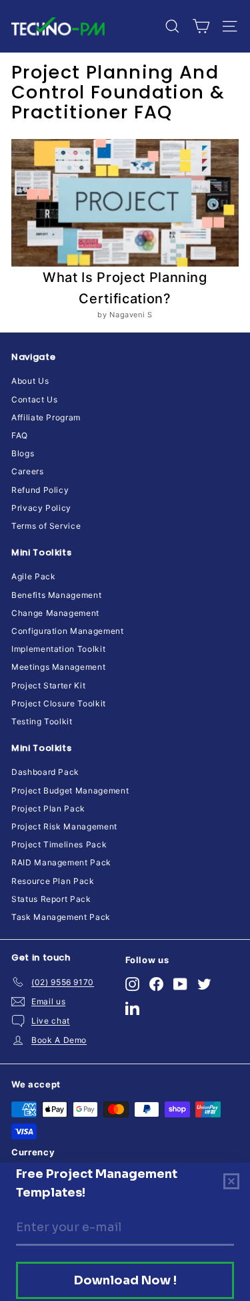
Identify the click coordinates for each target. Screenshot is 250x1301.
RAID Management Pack (61, 862)
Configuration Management (67, 631)
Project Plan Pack (48, 808)
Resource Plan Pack (53, 881)
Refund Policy (40, 490)
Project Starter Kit (48, 685)
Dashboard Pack (45, 772)
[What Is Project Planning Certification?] (125, 203)
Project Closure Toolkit (58, 703)
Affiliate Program (46, 417)
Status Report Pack (51, 899)
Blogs (22, 453)
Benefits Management (56, 595)
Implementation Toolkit (58, 649)
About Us (30, 381)
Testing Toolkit (42, 721)
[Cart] (201, 26)
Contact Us (34, 399)
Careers (27, 471)
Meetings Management (58, 667)
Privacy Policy (41, 508)
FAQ (19, 435)
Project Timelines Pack (59, 844)
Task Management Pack (61, 917)
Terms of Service (46, 526)
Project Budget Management (70, 790)
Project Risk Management (64, 826)
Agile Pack (33, 576)
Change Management (55, 613)
